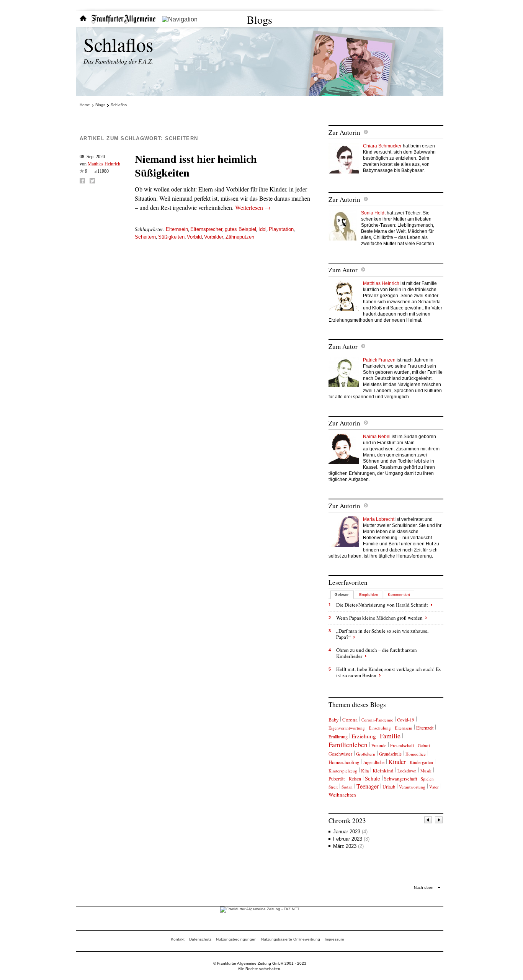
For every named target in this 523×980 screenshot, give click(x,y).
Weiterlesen (253, 207)
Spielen (427, 779)
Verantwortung (412, 787)
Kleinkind (383, 770)
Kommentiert (399, 594)
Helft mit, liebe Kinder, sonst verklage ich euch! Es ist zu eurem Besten (388, 672)
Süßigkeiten (171, 237)
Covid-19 (405, 720)
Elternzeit (424, 728)
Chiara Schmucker (382, 146)
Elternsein (177, 229)
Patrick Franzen (379, 360)
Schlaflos (118, 44)
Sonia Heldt (373, 213)
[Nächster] (439, 820)
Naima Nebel (377, 436)
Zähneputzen (240, 237)
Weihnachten (342, 794)
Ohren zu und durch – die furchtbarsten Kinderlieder (376, 652)
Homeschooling (344, 762)
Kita (365, 770)
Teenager (367, 786)
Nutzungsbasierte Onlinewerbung (290, 939)
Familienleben (348, 744)
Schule (372, 778)
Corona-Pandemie (377, 720)
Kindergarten (421, 762)
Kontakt (178, 939)
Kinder (397, 761)
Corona (350, 719)
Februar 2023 (351, 839)
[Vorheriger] (428, 820)
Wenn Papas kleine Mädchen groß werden (379, 617)
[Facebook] (82, 180)
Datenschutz (200, 939)
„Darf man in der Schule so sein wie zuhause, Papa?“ (382, 633)
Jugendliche (373, 762)
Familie (390, 735)
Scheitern (145, 237)
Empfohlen (368, 594)
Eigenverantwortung (347, 728)
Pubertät (337, 778)
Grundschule (390, 754)
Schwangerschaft (400, 778)
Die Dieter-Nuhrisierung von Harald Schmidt (382, 604)
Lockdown (407, 771)
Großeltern (365, 754)
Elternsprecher (206, 229)
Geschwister (340, 754)
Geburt (424, 745)
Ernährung (338, 736)
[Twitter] (92, 180)
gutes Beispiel (240, 229)
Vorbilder (213, 237)
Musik (425, 771)
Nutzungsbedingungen (236, 939)
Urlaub (388, 787)
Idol (262, 229)
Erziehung (363, 736)
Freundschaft (402, 745)
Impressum (334, 939)
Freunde (378, 745)
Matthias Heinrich (104, 164)
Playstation (281, 229)
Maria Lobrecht (378, 519)
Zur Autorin (344, 132)
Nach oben (423, 887)
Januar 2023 (350, 831)
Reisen (355, 778)
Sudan (347, 787)
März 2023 (348, 846)
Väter (434, 787)
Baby (333, 720)
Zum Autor (343, 269)
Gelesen (342, 594)
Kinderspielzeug (343, 771)
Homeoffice (415, 754)
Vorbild (194, 237)
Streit (333, 787)
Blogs (259, 19)
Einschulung (380, 728)
